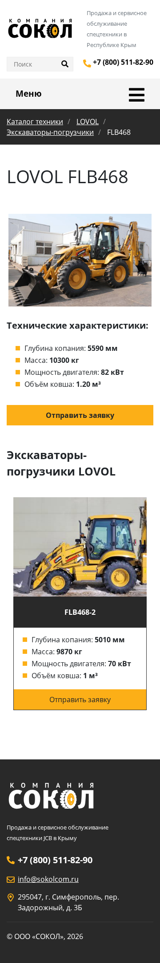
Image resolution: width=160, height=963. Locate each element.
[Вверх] (141, 944)
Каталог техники (35, 121)
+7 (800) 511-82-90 (123, 62)
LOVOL (87, 121)
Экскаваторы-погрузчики (50, 132)
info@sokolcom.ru (48, 879)
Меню (29, 93)
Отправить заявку (80, 415)
